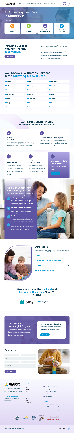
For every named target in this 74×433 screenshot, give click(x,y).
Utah (18, 398)
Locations (39, 3)
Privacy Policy (62, 428)
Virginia (9, 398)
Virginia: (51, 391)
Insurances (34, 3)
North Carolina (7, 400)
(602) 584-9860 (64, 3)
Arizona (6, 398)
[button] (29, 3)
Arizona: (51, 390)
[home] (9, 3)
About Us (24, 3)
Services (28, 3)
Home (20, 3)
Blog (48, 3)
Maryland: (51, 393)
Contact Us (53, 3)
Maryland (14, 398)
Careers (44, 3)
